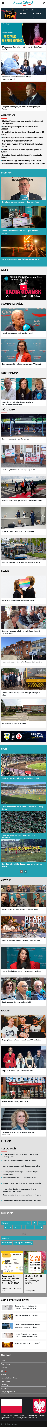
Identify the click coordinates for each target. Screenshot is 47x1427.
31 (23, 1227)
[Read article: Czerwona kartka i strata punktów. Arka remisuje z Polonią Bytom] (23, 795)
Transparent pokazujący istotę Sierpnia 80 (16, 1102)
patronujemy (18, 1243)
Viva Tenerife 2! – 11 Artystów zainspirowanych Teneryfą (33, 1279)
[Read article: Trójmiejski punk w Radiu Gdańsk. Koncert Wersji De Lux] (23, 1028)
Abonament (5, 1388)
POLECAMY (7, 172)
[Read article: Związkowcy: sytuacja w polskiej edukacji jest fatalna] (23, 190)
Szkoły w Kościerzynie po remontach (14, 723)
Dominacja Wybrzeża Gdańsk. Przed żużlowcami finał (22, 138)
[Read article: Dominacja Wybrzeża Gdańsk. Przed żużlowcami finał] (23, 766)
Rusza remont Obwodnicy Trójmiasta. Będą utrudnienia (21, 259)
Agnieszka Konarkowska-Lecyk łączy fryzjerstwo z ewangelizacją (20, 1155)
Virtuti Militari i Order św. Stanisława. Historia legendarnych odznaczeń (19, 1190)
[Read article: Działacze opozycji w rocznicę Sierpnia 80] (23, 990)
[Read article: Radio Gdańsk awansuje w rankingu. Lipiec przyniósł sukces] (23, 219)
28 (10, 1227)
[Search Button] (44, 3)
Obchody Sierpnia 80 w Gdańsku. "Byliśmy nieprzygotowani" (17, 78)
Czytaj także (8, 1148)
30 (19, 1227)
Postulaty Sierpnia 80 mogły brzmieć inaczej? (17, 333)
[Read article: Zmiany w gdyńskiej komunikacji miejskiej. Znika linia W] (23, 550)
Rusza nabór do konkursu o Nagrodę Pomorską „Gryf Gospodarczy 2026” (10, 1279)
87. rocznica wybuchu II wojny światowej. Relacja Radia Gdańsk (22, 48)
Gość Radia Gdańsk (12, 303)
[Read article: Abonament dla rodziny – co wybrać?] (7, 1345)
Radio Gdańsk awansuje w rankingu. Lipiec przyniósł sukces (21, 150)
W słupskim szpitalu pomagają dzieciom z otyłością (21, 1166)
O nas (3, 1361)
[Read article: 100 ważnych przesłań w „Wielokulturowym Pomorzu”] (23, 897)
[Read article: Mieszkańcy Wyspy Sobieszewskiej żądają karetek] (23, 458)
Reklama (4, 1367)
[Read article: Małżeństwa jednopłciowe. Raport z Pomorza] (23, 588)
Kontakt (3, 1374)
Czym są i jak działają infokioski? (26, 1315)
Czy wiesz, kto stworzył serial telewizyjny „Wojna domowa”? (19, 1133)
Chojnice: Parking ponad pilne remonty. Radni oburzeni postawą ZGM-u (22, 122)
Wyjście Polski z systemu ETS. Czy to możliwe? (19, 1177)
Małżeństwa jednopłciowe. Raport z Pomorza (18, 600)
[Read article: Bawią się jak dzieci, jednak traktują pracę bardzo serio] (23, 928)
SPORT (4, 748)
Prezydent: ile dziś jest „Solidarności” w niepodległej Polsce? (21, 107)
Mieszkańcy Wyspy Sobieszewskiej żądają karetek (21, 160)
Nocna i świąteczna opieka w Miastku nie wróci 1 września (20, 128)
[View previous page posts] (21, 871)
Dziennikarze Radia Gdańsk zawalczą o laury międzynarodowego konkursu (17, 403)
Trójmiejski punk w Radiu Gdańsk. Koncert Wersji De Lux (21, 1040)
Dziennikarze (5, 1364)
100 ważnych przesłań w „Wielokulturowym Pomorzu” (20, 909)
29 (15, 1227)
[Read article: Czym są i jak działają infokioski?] (7, 1317)
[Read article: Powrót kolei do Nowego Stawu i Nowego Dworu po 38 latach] (23, 681)
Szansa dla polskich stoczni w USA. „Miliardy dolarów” (22, 1183)
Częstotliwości (6, 1381)
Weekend (41, 1223)
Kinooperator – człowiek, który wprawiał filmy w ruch (22, 1201)
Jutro (34, 1223)
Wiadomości (8, 115)
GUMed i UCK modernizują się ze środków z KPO (18, 531)
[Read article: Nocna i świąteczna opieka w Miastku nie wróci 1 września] (23, 650)
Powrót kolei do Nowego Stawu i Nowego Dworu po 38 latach (22, 133)
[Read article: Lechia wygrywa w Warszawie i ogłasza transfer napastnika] (23, 823)
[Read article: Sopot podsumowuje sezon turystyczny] (23, 427)
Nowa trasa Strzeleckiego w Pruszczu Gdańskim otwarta (23, 164)
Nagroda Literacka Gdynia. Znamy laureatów (17, 1071)
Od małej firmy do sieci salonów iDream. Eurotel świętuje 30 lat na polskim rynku (26, 1307)
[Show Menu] (3, 3)
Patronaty (4, 1385)
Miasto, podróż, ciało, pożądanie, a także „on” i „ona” (22, 1195)
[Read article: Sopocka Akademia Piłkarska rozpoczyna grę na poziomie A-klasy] (23, 852)
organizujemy (7, 1243)
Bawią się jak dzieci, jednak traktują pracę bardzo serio (21, 940)
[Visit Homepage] (23, 3)
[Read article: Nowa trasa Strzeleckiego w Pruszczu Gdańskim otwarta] (23, 489)
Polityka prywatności (8, 1392)
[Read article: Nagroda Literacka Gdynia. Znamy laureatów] (23, 1059)
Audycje (6, 880)
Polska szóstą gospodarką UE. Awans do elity (19, 1160)
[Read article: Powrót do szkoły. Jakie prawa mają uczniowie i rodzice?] (23, 959)
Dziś (28, 1223)
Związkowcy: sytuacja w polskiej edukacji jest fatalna (20, 202)
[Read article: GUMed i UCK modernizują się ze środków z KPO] (23, 519)
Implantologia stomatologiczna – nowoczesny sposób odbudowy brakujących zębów (27, 1335)
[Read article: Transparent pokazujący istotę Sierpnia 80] (23, 1090)
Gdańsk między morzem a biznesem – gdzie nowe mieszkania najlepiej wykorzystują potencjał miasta (28, 1326)
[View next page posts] (25, 871)
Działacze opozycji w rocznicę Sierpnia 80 (16, 1002)
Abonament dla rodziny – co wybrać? (27, 1343)
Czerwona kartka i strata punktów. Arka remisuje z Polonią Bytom (22, 808)
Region (5, 571)
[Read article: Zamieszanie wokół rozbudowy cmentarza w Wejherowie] (23, 352)
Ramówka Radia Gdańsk (9, 1378)
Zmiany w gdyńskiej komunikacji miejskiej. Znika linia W (21, 562)
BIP (2, 1371)
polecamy (28, 1243)
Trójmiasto (8, 409)
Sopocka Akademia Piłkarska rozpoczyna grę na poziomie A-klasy (22, 865)
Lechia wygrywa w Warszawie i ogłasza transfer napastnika (18, 836)
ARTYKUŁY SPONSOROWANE (15, 1300)
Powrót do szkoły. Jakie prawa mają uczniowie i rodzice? (21, 971)
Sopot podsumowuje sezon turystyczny (17, 141)
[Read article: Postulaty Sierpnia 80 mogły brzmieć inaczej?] (23, 321)
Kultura (5, 1010)
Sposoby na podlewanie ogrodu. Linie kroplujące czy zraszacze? (20, 1173)
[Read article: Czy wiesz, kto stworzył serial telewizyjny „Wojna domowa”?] (23, 1120)
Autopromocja (9, 373)
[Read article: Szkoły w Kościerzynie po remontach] (23, 711)
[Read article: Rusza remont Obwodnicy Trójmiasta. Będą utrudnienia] (23, 247)
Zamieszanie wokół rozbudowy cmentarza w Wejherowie (22, 364)
